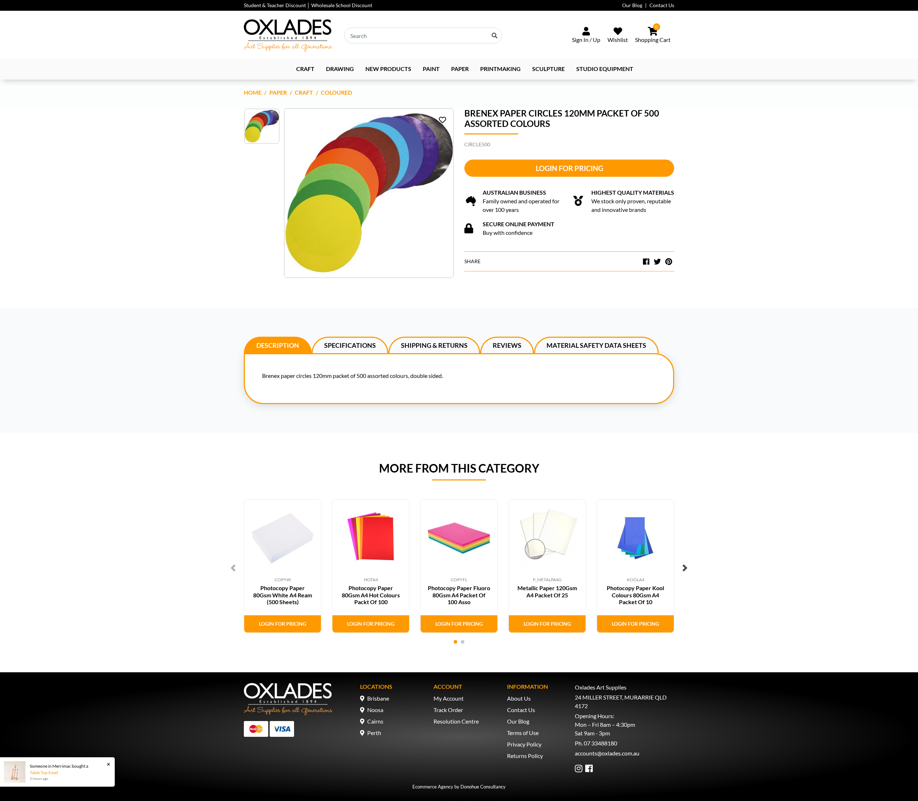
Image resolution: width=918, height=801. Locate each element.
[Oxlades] (288, 35)
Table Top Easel (44, 772)
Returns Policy (525, 755)
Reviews (507, 345)
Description (277, 345)
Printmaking (500, 68)
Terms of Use (523, 732)
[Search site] (494, 35)
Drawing (340, 68)
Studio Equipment (604, 68)
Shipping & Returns (434, 345)
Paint (431, 68)
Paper (460, 68)
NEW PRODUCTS (388, 68)
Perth (374, 732)
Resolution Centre (456, 721)
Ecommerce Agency (432, 787)
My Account (449, 698)
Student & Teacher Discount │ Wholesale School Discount (308, 5)
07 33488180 (600, 743)
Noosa (375, 709)
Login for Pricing (569, 168)
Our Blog (632, 5)
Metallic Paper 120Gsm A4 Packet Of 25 (547, 591)
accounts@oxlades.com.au (607, 753)
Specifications (350, 345)
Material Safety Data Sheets (596, 345)
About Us (519, 698)
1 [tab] (455, 642)
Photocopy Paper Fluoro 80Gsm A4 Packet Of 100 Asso (459, 594)
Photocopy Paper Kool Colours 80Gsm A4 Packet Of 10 (635, 594)
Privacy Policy (524, 744)
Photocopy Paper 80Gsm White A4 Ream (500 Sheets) (282, 594)
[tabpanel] (282, 566)
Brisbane (378, 698)
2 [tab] (462, 642)
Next (685, 568)
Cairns (375, 721)
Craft (305, 68)
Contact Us (661, 5)
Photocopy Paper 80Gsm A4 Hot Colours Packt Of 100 (371, 594)
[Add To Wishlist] (442, 119)
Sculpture (548, 68)
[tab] (278, 345)
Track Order (448, 709)
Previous (233, 568)
